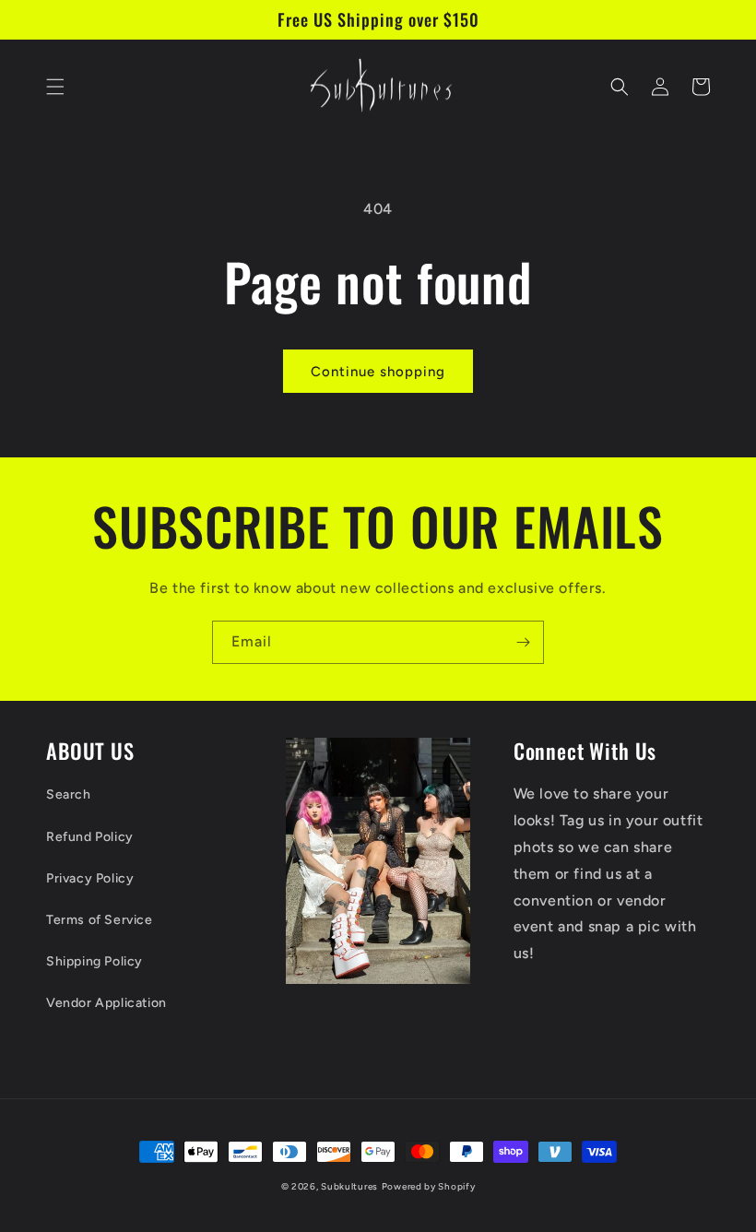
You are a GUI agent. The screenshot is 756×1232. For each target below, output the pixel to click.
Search (68, 794)
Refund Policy (90, 837)
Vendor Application (106, 1003)
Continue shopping (378, 371)
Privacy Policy (90, 878)
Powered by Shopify (429, 1186)
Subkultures (349, 1186)
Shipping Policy (94, 961)
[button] (55, 86)
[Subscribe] (522, 642)
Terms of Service (99, 920)
